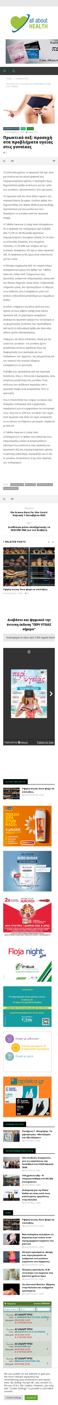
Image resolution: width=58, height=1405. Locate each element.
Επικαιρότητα (11, 128)
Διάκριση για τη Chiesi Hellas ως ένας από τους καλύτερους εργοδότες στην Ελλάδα (36, 1195)
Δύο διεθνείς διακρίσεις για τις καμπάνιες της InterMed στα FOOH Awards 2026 (37, 1162)
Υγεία (30, 128)
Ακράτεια (30, 484)
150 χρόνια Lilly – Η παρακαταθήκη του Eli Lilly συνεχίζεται (37, 1178)
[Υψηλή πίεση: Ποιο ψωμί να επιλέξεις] (29, 566)
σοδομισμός (11, 488)
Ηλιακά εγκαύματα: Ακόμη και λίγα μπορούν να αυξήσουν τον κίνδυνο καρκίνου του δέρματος (37, 1257)
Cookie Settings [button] (13, 1397)
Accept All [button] (31, 1397)
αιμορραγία (17, 484)
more (54, 161)
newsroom (33, 132)
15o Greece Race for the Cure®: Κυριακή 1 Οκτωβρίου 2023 (29, 512)
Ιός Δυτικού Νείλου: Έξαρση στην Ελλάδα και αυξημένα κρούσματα (38, 1287)
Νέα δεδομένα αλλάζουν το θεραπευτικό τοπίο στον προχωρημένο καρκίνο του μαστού (38, 1239)
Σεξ (23, 128)
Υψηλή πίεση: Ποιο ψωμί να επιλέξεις (25, 589)
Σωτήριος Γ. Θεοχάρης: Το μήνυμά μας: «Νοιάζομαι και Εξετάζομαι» (37, 1134)
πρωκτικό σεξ (45, 484)
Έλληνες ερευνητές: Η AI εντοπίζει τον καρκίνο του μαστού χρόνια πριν (37, 1272)
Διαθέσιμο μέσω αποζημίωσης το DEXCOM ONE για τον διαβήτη (29, 527)
